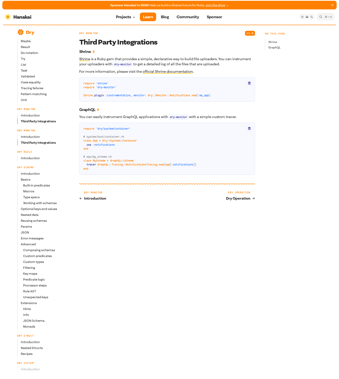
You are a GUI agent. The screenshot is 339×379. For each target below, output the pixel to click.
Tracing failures (32, 88)
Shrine (272, 42)
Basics (25, 179)
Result (25, 47)
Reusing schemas (34, 221)
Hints (27, 309)
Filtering (29, 268)
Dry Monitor (88, 33)
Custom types (33, 262)
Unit (24, 100)
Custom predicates (37, 256)
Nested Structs (32, 348)
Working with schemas (40, 203)
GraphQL (274, 47)
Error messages (32, 238)
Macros (28, 191)
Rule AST (29, 291)
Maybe (26, 41)
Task (24, 70)
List (23, 64)
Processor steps (35, 285)
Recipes (27, 354)
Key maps (30, 273)
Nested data (29, 215)
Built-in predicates (36, 185)
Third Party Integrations (38, 121)
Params (26, 226)
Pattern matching (34, 94)
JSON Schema (34, 321)
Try (23, 59)
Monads (29, 326)
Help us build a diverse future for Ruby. (169, 5)
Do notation (29, 53)
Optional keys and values (39, 209)
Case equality (31, 82)
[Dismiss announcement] (332, 5)
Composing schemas (39, 250)
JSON (25, 232)
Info (26, 315)
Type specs (31, 197)
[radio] (302, 17)
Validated (28, 76)
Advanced (28, 244)
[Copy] (249, 83)
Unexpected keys (35, 297)
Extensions (29, 303)
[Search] (325, 16)
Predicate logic (34, 279)
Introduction (30, 115)
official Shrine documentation (168, 71)
